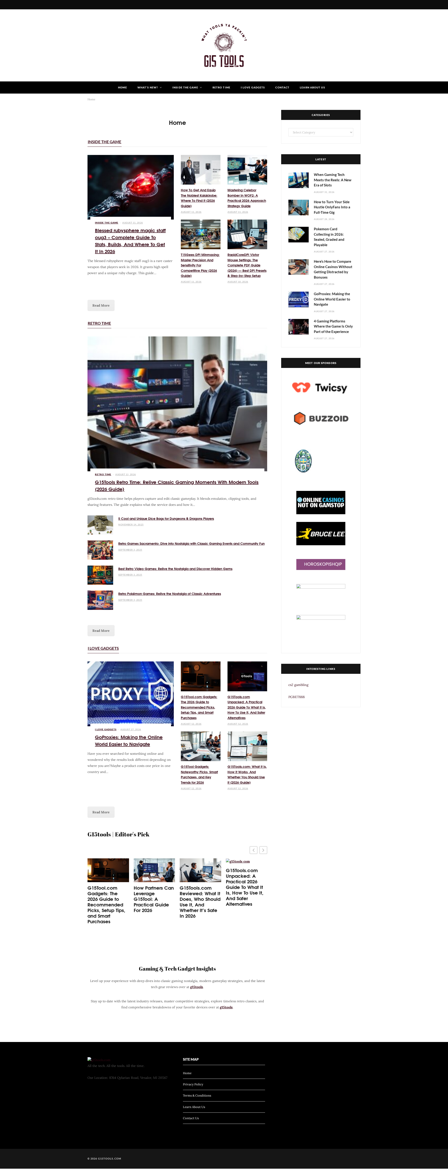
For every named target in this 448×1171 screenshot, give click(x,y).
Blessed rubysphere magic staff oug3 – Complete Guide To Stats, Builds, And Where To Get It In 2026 (130, 240)
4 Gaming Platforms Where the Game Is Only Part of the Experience (333, 326)
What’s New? (147, 87)
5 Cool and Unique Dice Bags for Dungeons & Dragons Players (166, 518)
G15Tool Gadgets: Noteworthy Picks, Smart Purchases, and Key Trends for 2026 (199, 774)
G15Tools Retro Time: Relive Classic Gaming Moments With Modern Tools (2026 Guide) (177, 485)
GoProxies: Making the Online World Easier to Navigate (129, 740)
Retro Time (221, 87)
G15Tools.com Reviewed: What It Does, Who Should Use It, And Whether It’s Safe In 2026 (200, 901)
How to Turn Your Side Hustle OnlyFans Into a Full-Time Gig (332, 207)
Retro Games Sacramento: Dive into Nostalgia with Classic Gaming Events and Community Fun (191, 543)
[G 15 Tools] (224, 45)
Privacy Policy (193, 1084)
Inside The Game (185, 87)
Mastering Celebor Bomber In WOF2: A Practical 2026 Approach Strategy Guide (247, 197)
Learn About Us (312, 87)
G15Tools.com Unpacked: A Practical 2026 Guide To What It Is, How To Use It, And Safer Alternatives (247, 707)
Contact (282, 87)
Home (122, 87)
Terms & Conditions (197, 1096)
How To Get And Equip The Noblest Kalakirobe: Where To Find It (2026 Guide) (199, 197)
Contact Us (191, 1118)
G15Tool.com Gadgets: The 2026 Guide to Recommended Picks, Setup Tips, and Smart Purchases (199, 707)
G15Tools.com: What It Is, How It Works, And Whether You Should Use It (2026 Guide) (247, 774)
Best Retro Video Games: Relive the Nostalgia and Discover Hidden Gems (175, 568)
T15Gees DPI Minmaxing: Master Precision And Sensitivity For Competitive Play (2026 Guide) (200, 265)
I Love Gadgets (253, 87)
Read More (101, 305)
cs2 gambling (298, 685)
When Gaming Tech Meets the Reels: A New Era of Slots (332, 179)
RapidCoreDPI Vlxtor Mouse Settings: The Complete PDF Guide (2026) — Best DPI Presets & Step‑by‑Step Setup (247, 265)
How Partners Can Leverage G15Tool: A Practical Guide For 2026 (154, 899)
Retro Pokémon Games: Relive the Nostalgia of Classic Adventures (169, 593)
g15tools (196, 987)
